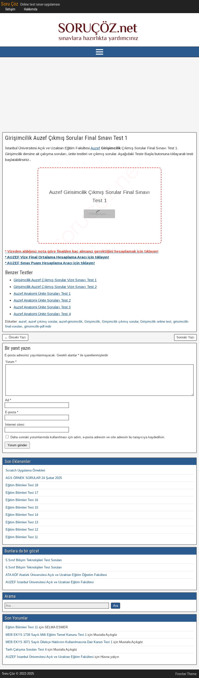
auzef (22, 321)
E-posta (11, 412)
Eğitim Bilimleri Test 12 (22, 529)
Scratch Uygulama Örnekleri (25, 470)
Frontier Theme (186, 674)
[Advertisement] (99, 95)
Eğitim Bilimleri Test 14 (22, 515)
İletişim (10, 9)
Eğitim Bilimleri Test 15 (22, 507)
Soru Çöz (9, 4)
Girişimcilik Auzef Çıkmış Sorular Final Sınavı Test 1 (66, 138)
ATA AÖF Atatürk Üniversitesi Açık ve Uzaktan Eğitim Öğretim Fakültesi (56, 575)
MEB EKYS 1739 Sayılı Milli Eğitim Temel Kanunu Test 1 (46, 635)
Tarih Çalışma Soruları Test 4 (26, 649)
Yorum (11, 362)
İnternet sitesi (14, 424)
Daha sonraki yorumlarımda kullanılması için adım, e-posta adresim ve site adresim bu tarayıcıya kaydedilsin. (87, 437)
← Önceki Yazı (15, 337)
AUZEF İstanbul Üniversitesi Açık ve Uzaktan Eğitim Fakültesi (50, 582)
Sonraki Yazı (185, 337)
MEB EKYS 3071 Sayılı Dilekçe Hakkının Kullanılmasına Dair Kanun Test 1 (59, 642)
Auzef (95, 148)
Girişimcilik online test (155, 321)
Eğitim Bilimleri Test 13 (22, 522)
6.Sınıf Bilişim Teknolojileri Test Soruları (34, 567)
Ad (8, 400)
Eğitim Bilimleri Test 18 (22, 485)
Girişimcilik (92, 321)
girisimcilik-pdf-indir (37, 326)
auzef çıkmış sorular (42, 321)
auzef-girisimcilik (71, 321)
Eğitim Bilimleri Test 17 (22, 493)
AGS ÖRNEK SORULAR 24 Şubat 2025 (34, 478)
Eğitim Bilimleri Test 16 (22, 500)
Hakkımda (30, 9)
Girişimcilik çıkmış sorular (120, 321)
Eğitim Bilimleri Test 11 (22, 537)
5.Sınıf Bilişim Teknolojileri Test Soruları (34, 560)
